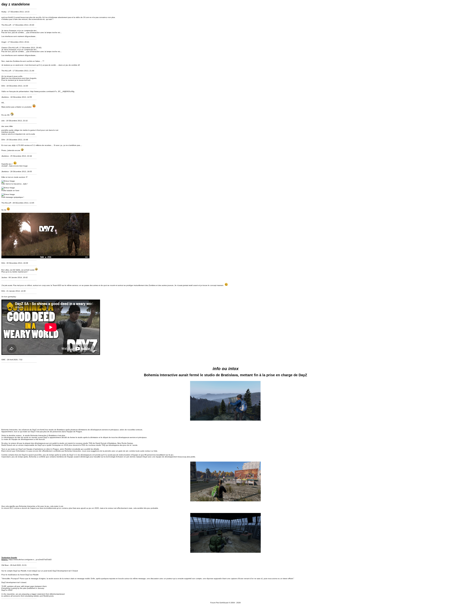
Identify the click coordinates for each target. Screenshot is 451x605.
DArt (3, 86)
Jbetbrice (5, 97)
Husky (3, 12)
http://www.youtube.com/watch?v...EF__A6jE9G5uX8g (52, 91)
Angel (3, 42)
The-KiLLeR (6, 25)
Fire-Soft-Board (222, 603)
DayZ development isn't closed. (14, 582)
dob (3, 121)
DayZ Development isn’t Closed (65, 571)
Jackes (4, 277)
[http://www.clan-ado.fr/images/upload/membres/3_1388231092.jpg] (45, 258)
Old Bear (5, 565)
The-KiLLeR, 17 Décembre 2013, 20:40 (25, 48)
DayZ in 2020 (6, 590)
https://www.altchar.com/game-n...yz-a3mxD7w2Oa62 (30, 559)
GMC (3, 360)
